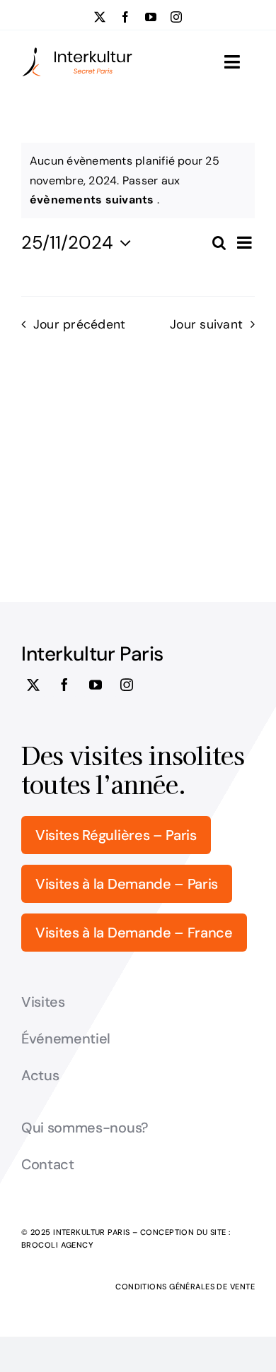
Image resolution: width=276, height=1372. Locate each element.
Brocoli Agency (57, 1245)
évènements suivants (93, 199)
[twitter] (99, 17)
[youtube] (150, 17)
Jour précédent (79, 324)
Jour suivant (206, 324)
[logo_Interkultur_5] (77, 52)
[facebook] (125, 17)
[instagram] (176, 17)
